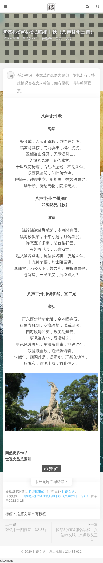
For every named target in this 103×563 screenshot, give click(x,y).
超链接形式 (36, 491)
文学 (69, 38)
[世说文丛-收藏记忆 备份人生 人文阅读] (51, 9)
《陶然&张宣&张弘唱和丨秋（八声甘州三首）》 (56, 496)
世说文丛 (68, 491)
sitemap (6, 560)
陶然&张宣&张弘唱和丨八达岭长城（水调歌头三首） (77, 535)
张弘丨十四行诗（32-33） (26, 530)
